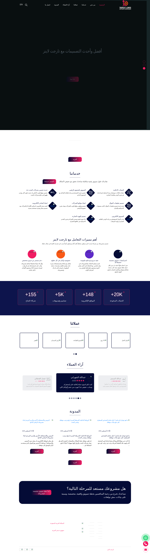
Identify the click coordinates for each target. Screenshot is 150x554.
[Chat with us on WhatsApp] (145, 537)
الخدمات (91, 529)
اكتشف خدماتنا (49, 181)
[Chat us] (145, 543)
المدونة (56, 5)
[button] (144, 62)
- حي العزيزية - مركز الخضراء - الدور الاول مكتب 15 (44, 526)
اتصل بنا (47, 5)
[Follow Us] (129, 544)
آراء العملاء (66, 5)
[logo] (125, 5)
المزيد (75, 159)
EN (21, 4)
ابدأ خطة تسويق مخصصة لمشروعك (41, 492)
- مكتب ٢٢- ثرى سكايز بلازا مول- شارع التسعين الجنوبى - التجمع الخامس (42, 534)
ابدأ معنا (75, 69)
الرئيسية (102, 5)
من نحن (92, 5)
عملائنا (76, 5)
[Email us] (145, 549)
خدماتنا (84, 5)
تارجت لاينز (110, 549)
